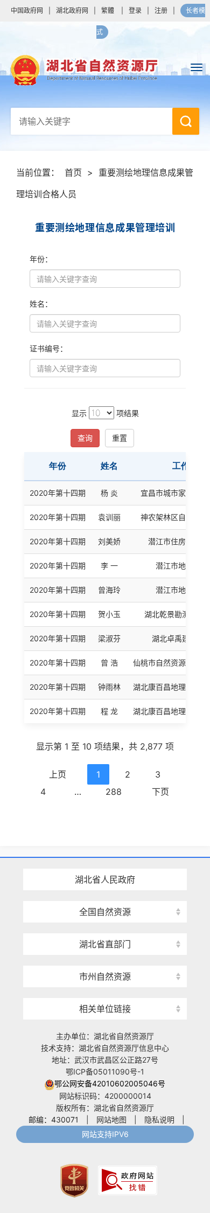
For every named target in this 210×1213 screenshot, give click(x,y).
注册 (161, 10)
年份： (41, 259)
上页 (57, 774)
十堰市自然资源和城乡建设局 (105, 957)
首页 (73, 172)
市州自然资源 (105, 976)
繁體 (107, 10)
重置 (119, 437)
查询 (85, 437)
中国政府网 (27, 10)
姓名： (41, 303)
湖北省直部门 (105, 944)
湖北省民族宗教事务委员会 (105, 925)
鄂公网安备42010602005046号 (109, 1083)
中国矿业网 (105, 988)
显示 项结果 (105, 413)
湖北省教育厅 (105, 860)
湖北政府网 (72, 10)
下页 (160, 791)
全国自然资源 (105, 911)
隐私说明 (159, 1119)
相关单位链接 (105, 1008)
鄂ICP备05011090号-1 (105, 1071)
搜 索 (185, 121)
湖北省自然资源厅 (105, 70)
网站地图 (111, 1119)
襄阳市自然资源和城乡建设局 (105, 892)
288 (114, 791)
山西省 (105, 892)
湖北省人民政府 (105, 879)
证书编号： (48, 348)
